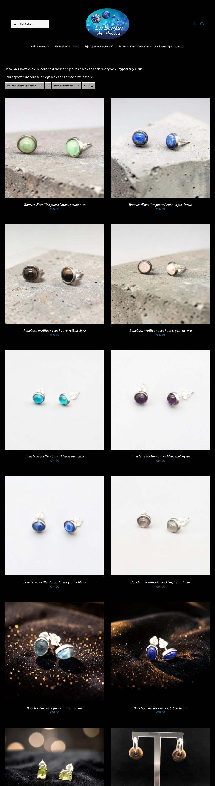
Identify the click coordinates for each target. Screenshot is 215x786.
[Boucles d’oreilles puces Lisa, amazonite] (54, 352)
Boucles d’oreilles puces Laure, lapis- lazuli (160, 205)
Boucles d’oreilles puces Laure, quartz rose (160, 330)
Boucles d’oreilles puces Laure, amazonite (54, 205)
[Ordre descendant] (48, 85)
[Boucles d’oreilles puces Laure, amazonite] (54, 100)
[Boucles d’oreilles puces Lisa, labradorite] (160, 478)
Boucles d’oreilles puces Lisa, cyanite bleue (54, 582)
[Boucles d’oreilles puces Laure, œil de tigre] (54, 226)
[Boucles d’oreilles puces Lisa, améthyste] (160, 352)
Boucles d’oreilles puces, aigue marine (54, 708)
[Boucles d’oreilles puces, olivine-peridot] (54, 730)
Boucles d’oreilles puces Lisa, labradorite (160, 582)
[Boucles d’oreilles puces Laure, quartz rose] (160, 226)
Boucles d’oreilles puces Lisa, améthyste (160, 456)
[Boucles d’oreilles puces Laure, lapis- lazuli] (160, 100)
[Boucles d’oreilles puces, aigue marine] (54, 604)
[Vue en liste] (91, 86)
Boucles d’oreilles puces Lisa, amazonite (54, 456)
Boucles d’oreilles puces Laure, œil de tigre (54, 330)
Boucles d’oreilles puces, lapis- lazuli (160, 708)
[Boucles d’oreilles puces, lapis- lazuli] (160, 604)
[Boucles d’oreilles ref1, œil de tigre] (160, 730)
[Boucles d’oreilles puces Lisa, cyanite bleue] (54, 478)
